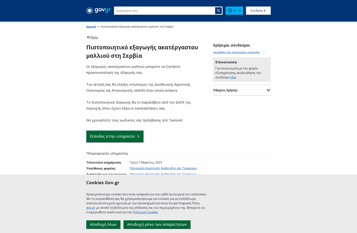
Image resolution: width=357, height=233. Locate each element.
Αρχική (91, 26)
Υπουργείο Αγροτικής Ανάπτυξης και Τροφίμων (163, 168)
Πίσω (93, 37)
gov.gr (90, 208)
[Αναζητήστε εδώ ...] (218, 10)
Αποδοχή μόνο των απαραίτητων (157, 224)
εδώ (233, 77)
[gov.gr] (98, 10)
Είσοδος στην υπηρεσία (112, 136)
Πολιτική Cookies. (145, 212)
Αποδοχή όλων (103, 224)
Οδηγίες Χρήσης (225, 90)
